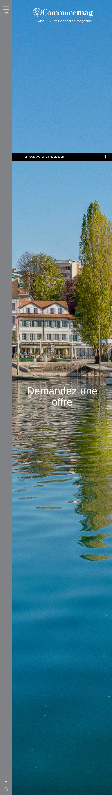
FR (6, 781)
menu (6, 13)
